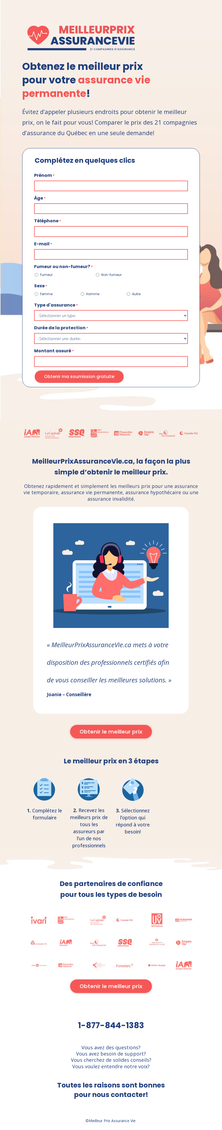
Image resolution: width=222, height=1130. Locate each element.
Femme (46, 294)
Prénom (44, 175)
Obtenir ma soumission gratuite (79, 376)
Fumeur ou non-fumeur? (63, 267)
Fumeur (46, 274)
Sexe (40, 286)
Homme (92, 294)
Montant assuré (54, 351)
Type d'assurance (56, 305)
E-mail (43, 244)
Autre (136, 294)
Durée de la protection (61, 328)
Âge (39, 198)
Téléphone (47, 221)
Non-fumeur (111, 274)
